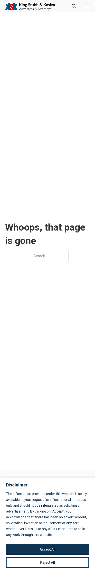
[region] (47, 525)
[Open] (87, 6)
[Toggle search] (73, 6)
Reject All (47, 562)
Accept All (48, 549)
